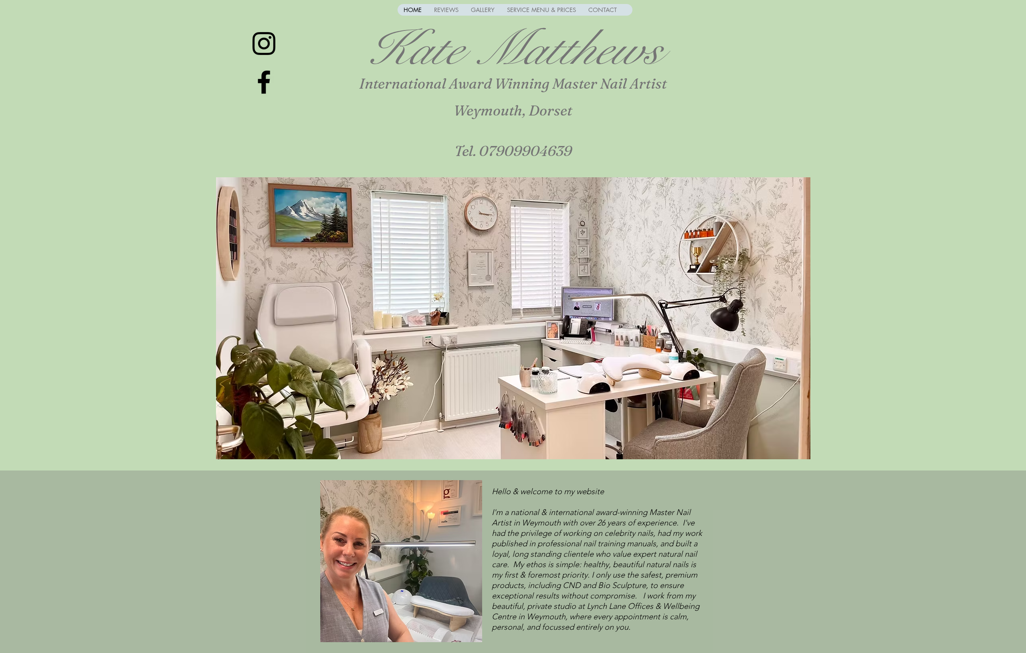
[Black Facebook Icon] (263, 82)
